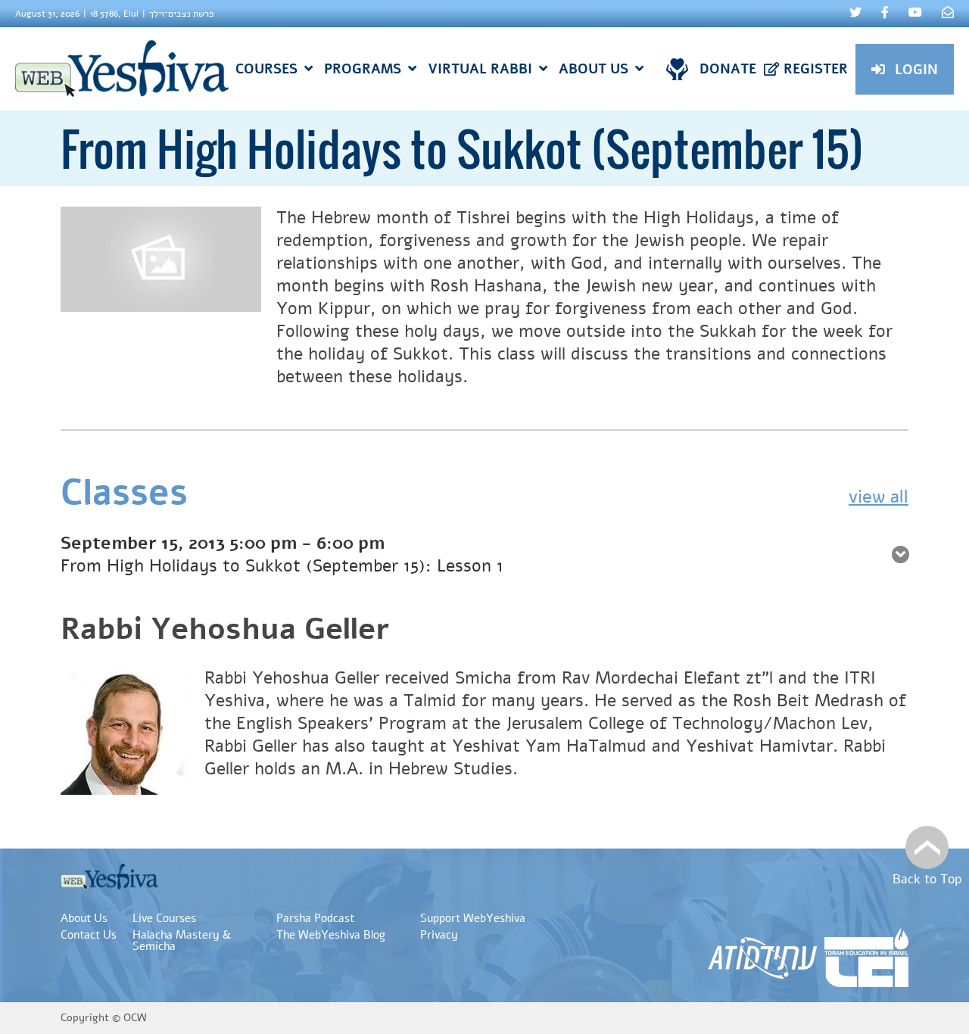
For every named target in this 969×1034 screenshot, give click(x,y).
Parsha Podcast (315, 918)
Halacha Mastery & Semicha (181, 940)
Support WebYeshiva (472, 918)
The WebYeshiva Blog (330, 934)
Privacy (439, 934)
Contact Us (89, 934)
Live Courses (164, 918)
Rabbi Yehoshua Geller (225, 629)
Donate (727, 69)
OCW (135, 1018)
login (916, 70)
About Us (84, 918)
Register (816, 69)
